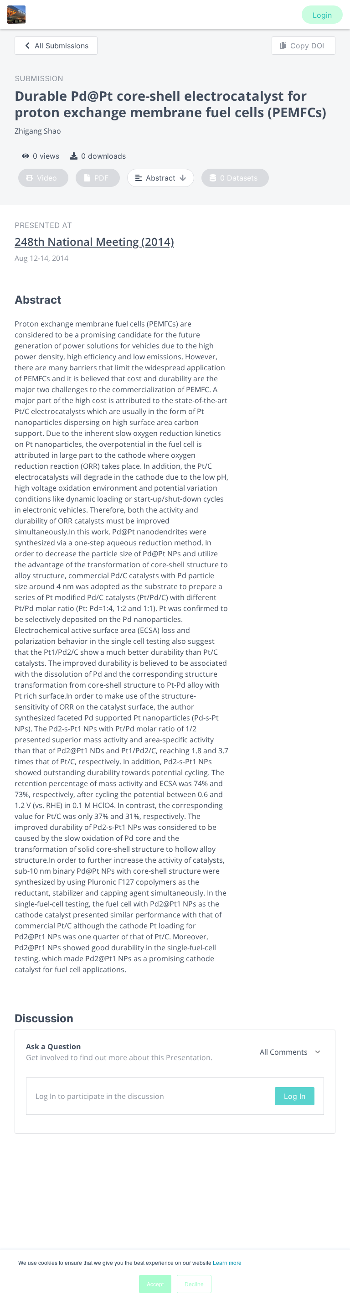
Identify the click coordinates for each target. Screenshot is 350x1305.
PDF (101, 177)
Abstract (160, 177)
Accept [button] (155, 1284)
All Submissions (61, 45)
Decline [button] (194, 1284)
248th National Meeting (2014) (94, 241)
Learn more (227, 1262)
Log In (294, 1096)
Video (47, 177)
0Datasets (238, 177)
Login (322, 15)
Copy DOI (307, 45)
